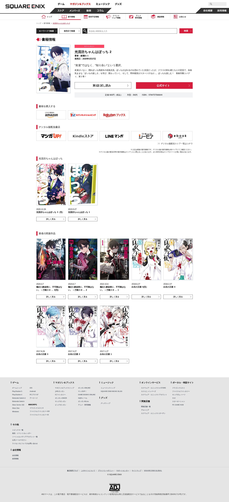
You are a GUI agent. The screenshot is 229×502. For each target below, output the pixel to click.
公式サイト (163, 85)
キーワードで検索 (46, 31)
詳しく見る (51, 219)
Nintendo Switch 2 (19, 398)
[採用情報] (222, 10)
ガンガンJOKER (61, 398)
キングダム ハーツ (178, 395)
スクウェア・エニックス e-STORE (153, 388)
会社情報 (15, 455)
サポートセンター (122, 471)
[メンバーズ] (75, 10)
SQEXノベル (82, 398)
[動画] (89, 10)
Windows (15, 412)
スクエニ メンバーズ (148, 391)
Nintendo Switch (18, 401)
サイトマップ (136, 471)
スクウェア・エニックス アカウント (154, 395)
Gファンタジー (60, 395)
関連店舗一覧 (146, 407)
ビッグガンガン (60, 405)
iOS (31, 388)
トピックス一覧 (17, 430)
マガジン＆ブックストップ (64, 388)
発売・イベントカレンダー (21, 433)
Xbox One (15, 408)
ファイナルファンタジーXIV (40, 411)
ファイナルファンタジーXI (39, 415)
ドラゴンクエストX (36, 408)
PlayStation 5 (17, 391)
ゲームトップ (17, 388)
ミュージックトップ (108, 388)
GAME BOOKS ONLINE (86, 395)
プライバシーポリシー (106, 471)
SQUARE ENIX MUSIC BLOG (111, 391)
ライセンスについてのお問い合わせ (25, 443)
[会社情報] (208, 10)
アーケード (34, 398)
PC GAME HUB (178, 405)
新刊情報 (47, 23)
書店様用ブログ (72, 471)
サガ (173, 398)
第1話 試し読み (102, 85)
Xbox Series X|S (18, 405)
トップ (38, 23)
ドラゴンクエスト (178, 388)
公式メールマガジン (19, 440)
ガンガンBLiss (83, 401)
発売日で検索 (69, 31)
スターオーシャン (178, 401)
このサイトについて (88, 471)
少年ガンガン (60, 391)
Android (33, 391)
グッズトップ (105, 403)
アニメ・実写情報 (84, 405)
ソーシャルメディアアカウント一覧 (25, 437)
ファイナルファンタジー (181, 391)
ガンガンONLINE (84, 388)
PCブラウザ (34, 395)
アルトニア (145, 410)
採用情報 (15, 459)
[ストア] (61, 10)
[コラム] (100, 10)
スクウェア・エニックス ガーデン (153, 413)
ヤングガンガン (60, 401)
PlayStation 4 (17, 395)
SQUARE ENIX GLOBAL (153, 471)
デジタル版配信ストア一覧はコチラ (177, 143)
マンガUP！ (82, 391)
